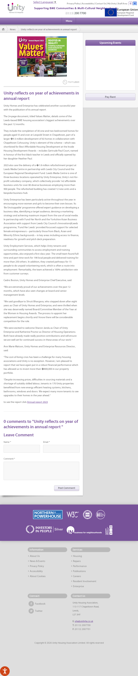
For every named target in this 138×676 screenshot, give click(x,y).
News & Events (37, 561)
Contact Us (100, 3)
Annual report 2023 (37, 402)
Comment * (9, 459)
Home (4, 29)
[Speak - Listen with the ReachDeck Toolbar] (5, 671)
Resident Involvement (84, 581)
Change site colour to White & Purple (130, 3)
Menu (69, 20)
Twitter (39, 611)
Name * (7, 442)
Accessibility (88, 3)
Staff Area (122, 3)
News (12, 29)
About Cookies (38, 576)
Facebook (40, 604)
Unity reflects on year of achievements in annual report (49, 29)
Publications (79, 571)
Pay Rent (110, 97)
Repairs (77, 561)
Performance (80, 566)
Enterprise (78, 586)
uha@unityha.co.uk (84, 621)
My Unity (111, 3)
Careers (77, 576)
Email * (46, 442)
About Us (35, 556)
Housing (77, 556)
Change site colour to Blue (135, 3)
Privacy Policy (73, 3)
